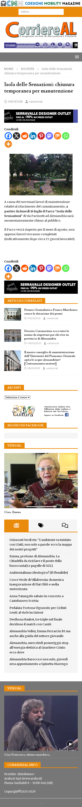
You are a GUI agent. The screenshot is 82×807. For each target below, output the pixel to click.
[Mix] (57, 136)
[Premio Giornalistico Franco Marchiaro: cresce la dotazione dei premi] (12, 314)
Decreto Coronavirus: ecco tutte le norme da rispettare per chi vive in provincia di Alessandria (46, 335)
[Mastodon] (49, 136)
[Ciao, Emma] (41, 480)
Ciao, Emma (12, 512)
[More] (8, 144)
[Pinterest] (41, 136)
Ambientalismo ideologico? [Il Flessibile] (38, 573)
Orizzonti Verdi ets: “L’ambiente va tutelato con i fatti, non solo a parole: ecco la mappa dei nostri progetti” (40, 544)
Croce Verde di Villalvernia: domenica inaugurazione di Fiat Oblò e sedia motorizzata (36, 584)
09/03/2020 (34, 343)
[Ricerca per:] (41, 11)
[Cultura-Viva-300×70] (41, 416)
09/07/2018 (15, 101)
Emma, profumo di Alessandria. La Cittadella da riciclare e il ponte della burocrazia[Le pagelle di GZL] (35, 561)
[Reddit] (24, 136)
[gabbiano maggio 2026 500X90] (41, 120)
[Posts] (16, 526)
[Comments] (65, 526)
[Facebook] (8, 136)
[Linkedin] (33, 136)
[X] (16, 136)
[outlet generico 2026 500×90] (41, 291)
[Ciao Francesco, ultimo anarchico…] (41, 723)
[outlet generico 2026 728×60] (41, 46)
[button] (76, 57)
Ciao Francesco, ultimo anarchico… (27, 755)
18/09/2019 (34, 368)
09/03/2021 (34, 318)
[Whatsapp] (65, 136)
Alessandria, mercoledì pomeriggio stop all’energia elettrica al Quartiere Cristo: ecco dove (38, 647)
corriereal (35, 101)
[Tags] (41, 526)
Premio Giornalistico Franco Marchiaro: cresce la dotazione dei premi (51, 312)
